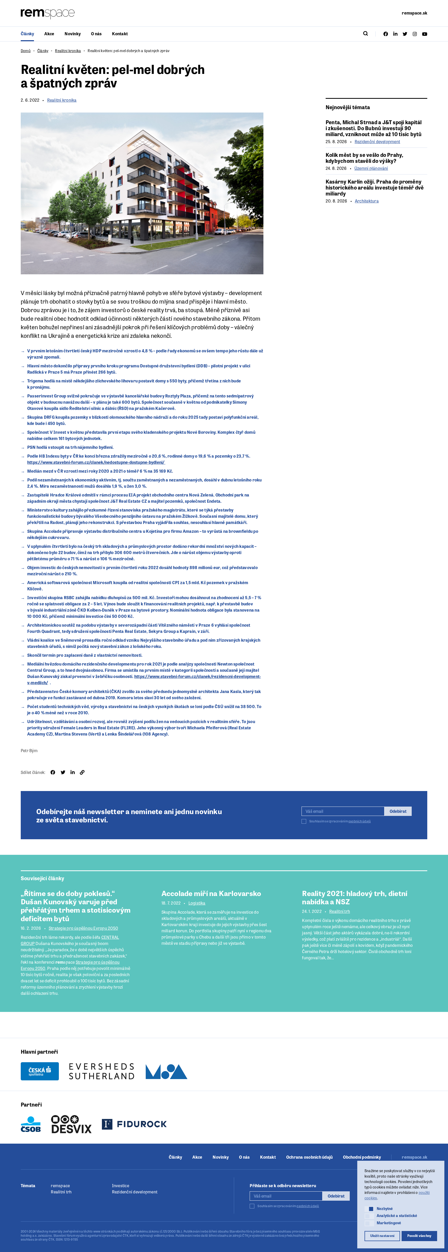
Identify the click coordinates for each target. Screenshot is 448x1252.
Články (27, 34)
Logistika (197, 903)
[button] (369, 1209)
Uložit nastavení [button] (382, 1235)
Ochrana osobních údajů (309, 1157)
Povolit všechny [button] (419, 1235)
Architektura (367, 201)
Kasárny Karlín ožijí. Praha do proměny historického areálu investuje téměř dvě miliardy (375, 187)
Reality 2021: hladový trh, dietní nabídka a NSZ (354, 897)
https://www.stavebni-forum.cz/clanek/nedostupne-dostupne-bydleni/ (96, 462)
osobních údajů (359, 821)
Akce (49, 34)
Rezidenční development (377, 141)
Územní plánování (371, 168)
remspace (60, 1185)
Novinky (73, 34)
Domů (26, 50)
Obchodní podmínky (362, 1157)
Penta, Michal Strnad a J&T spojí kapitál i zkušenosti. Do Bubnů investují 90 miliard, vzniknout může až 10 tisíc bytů (374, 128)
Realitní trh (339, 911)
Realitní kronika (68, 50)
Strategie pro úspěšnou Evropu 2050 (83, 928)
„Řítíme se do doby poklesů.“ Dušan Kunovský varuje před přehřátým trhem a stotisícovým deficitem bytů (76, 905)
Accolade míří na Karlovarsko (211, 893)
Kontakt (120, 34)
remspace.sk (414, 13)
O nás (96, 34)
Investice (120, 1185)
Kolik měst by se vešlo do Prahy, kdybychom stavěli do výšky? (364, 157)
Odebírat (398, 811)
